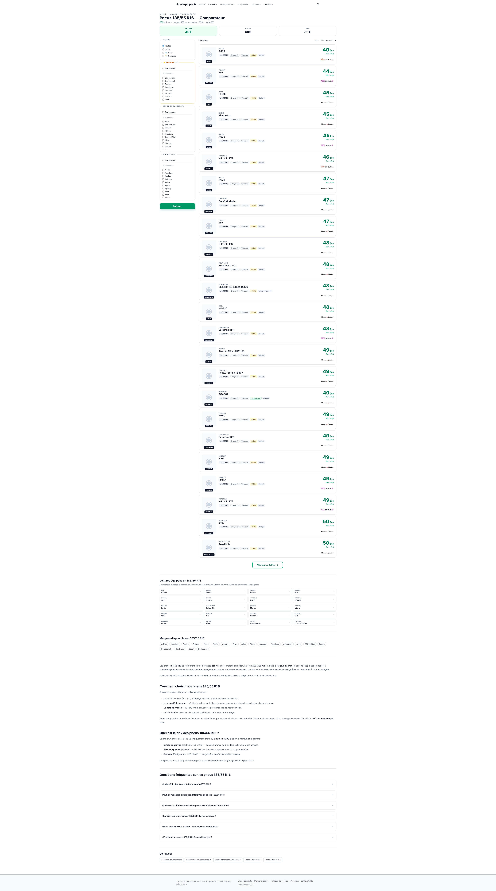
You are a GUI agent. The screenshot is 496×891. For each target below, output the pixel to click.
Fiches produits (226, 4)
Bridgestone (203, 649)
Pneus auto (173, 14)
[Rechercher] (318, 4)
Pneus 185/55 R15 (253, 860)
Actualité (211, 4)
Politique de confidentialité (301, 881)
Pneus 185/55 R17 (273, 860)
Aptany (225, 644)
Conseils (256, 4)
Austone (262, 644)
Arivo (235, 644)
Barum (322, 644)
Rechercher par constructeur (198, 860)
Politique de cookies (279, 881)
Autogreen (287, 644)
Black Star (180, 649)
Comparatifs (243, 4)
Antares (196, 644)
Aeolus (185, 644)
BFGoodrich (310, 644)
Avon (298, 644)
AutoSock (275, 644)
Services (267, 4)
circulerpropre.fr (186, 4)
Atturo (252, 644)
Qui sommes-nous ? (246, 884)
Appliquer (177, 206)
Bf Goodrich (166, 649)
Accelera (175, 644)
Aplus (206, 644)
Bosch (191, 649)
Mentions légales (261, 881)
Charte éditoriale (245, 881)
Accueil (202, 4)
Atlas (243, 644)
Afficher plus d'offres (266, 565)
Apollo (215, 644)
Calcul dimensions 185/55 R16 (228, 860)
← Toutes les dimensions (171, 860)
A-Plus (164, 644)
